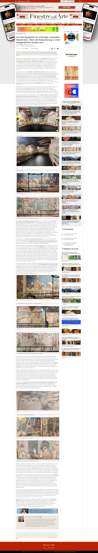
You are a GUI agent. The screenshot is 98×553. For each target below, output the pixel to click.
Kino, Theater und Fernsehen (75, 24)
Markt (68, 24)
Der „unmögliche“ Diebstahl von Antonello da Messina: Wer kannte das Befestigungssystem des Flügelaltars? (71, 276)
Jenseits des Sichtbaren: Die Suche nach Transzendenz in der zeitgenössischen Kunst (70, 319)
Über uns (41, 11)
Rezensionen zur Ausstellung (44, 23)
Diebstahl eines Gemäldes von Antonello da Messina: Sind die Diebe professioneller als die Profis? (71, 265)
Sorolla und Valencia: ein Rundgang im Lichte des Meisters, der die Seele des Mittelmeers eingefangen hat (71, 222)
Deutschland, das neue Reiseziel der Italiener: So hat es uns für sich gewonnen (71, 297)
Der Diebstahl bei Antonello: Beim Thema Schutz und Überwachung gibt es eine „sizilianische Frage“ (71, 350)
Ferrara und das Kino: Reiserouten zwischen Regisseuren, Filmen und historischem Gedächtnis (70, 201)
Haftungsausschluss (32, 46)
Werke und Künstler (30, 23)
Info (53, 11)
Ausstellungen (29, 24)
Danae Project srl (56, 551)
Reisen (65, 23)
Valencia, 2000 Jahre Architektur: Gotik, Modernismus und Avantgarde (70, 191)
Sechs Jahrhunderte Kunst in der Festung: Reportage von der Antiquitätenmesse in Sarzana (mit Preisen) (71, 338)
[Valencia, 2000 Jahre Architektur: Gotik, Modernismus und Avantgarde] (71, 188)
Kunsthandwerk (52, 24)
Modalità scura (74, 551)
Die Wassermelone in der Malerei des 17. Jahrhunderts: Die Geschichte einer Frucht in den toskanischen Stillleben (71, 143)
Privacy (60, 551)
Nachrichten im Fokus (44, 24)
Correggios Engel (65, 328)
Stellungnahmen (58, 23)
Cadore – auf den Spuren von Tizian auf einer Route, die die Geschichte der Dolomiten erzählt (71, 162)
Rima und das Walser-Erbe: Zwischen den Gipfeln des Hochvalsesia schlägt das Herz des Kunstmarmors (71, 181)
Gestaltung (72, 23)
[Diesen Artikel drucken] (52, 48)
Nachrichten (19, 23)
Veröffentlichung (61, 24)
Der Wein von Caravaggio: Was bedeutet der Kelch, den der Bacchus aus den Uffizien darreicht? (70, 122)
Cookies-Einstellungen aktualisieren (66, 551)
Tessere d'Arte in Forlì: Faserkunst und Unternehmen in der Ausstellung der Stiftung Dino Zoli (70, 211)
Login (64, 1)
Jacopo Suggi (20, 44)
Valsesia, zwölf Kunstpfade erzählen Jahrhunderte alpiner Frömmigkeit (69, 172)
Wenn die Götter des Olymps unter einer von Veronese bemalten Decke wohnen (71, 153)
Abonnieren (71, 1)
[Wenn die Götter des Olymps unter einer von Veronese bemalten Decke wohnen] (71, 149)
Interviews (37, 24)
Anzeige (57, 11)
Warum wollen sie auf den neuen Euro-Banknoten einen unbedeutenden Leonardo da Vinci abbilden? (71, 253)
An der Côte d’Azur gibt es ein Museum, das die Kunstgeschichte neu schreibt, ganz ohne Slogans (71, 133)
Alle (17, 24)
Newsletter (47, 11)
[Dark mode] (57, 49)
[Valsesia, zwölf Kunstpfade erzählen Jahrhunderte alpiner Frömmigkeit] (71, 168)
